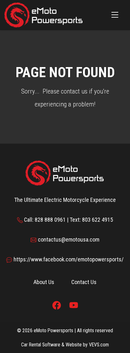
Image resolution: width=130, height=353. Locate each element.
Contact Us (84, 282)
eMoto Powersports (53, 330)
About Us (43, 282)
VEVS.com (99, 345)
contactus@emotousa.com (68, 239)
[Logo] (43, 14)
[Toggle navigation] (114, 15)
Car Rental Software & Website (51, 345)
